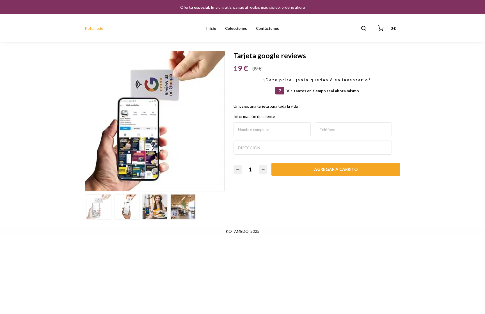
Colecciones (236, 28)
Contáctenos (267, 28)
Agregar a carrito (336, 169)
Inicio (211, 28)
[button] (363, 28)
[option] (155, 121)
